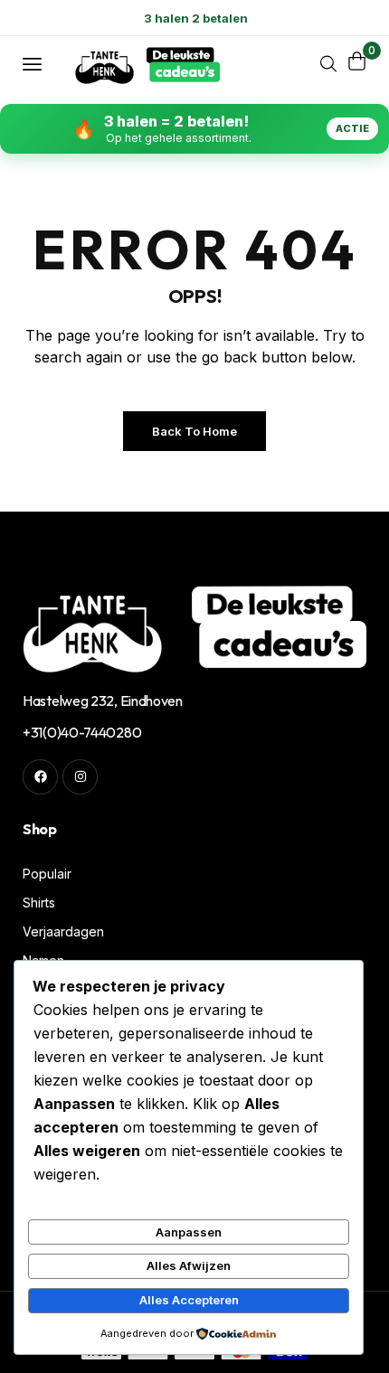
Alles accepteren (189, 1300)
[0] (357, 61)
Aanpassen (189, 1232)
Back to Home (194, 431)
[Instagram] (80, 777)
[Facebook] (40, 777)
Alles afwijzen (189, 1265)
